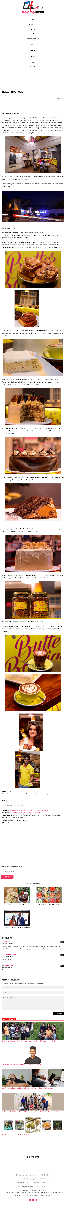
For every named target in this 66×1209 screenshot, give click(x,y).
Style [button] (32, 44)
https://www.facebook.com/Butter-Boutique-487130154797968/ (28, 810)
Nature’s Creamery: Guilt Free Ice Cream (17, 927)
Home (33, 19)
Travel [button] (32, 51)
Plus (33, 33)
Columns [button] (32, 57)
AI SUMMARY (7, 876)
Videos (33, 62)
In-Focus (33, 66)
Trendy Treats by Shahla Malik (17, 904)
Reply (62, 942)
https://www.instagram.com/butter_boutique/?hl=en (24, 812)
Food (33, 29)
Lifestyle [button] (32, 24)
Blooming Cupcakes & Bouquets (49, 904)
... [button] (32, 71)
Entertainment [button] (32, 38)
